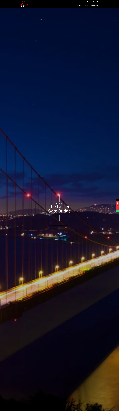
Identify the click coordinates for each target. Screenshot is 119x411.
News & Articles (94, 5)
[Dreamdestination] (25, 5)
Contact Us (23, 1)
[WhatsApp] (117, 211)
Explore (87, 5)
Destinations (79, 5)
